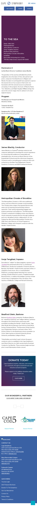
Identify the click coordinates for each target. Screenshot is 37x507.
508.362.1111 (12, 453)
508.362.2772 (5, 463)
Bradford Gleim (11, 317)
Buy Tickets (10, 8)
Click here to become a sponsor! (18, 398)
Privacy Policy (5, 496)
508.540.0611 (5, 473)
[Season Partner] (9, 419)
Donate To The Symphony (9, 487)
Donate (29, 8)
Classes (20, 8)
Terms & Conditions (7, 499)
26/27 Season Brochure (8, 484)
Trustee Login (5, 482)
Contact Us (4, 493)
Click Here (18, 378)
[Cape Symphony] (18, 3)
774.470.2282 (20, 451)
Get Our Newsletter (7, 490)
